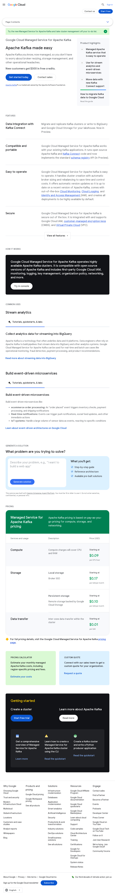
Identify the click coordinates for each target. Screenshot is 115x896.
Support (74, 824)
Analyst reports (10, 829)
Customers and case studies (12, 823)
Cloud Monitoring (70, 191)
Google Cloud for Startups (77, 856)
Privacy (21, 877)
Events (96, 804)
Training (74, 840)
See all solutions (55, 844)
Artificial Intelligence (57, 813)
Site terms (31, 877)
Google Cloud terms (48, 877)
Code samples (76, 829)
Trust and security (11, 797)
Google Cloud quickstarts (76, 805)
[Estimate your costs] (21, 676)
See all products (33, 805)
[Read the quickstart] (55, 759)
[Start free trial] (22, 718)
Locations (7, 817)
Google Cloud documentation (77, 798)
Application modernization (54, 803)
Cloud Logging (90, 191)
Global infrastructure (12, 813)
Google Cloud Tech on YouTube (101, 830)
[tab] (25, 322)
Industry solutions (56, 829)
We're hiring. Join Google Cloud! (100, 845)
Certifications (76, 844)
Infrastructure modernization (54, 792)
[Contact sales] (45, 77)
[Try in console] (21, 286)
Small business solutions (54, 839)
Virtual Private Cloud (68, 225)
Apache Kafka (11, 85)
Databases (53, 797)
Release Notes (76, 867)
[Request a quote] (73, 673)
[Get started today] (19, 77)
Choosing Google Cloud (10, 792)
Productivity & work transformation (56, 823)
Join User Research (101, 840)
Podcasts (97, 809)
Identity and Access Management (61, 195)
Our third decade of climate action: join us (93, 877)
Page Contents (13, 22)
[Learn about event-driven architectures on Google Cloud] (36, 428)
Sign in (110, 4)
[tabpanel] (57, 349)
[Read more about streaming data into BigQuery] (31, 358)
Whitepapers (9, 833)
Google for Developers (75, 850)
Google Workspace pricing (34, 800)
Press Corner (98, 817)
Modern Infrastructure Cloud (12, 803)
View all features (56, 235)
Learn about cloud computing (78, 818)
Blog (5, 838)
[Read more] (68, 718)
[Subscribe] (49, 883)
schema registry (80, 157)
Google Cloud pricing (35, 794)
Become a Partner (101, 800)
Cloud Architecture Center (78, 834)
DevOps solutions (55, 833)
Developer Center (100, 813)
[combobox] (12, 890)
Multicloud (7, 809)
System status (76, 862)
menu (4, 4)
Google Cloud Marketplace (76, 812)
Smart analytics (55, 809)
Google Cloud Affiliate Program (79, 792)
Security (51, 817)
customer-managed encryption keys (85, 221)
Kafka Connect (71, 153)
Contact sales (99, 791)
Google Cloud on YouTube (100, 823)
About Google (9, 877)
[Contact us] (89, 11)
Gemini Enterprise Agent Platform (40, 493)
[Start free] (105, 11)
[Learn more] (21, 759)
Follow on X (98, 835)
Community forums (101, 851)
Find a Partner (99, 795)
